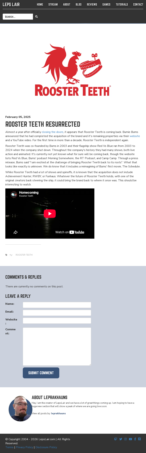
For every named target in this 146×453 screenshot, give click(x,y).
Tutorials (122, 4)
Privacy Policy (24, 447)
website (135, 136)
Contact (138, 4)
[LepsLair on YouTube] (130, 439)
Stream (53, 4)
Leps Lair (11, 4)
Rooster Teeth (24, 255)
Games (106, 4)
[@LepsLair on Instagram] (125, 439)
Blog (79, 4)
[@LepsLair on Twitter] (120, 439)
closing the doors (52, 132)
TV (11, 255)
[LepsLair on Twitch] (115, 439)
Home (40, 4)
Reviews (92, 4)
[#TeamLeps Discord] (139, 439)
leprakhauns (58, 413)
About (66, 4)
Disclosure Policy (46, 447)
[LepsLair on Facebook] (135, 439)
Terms (9, 447)
